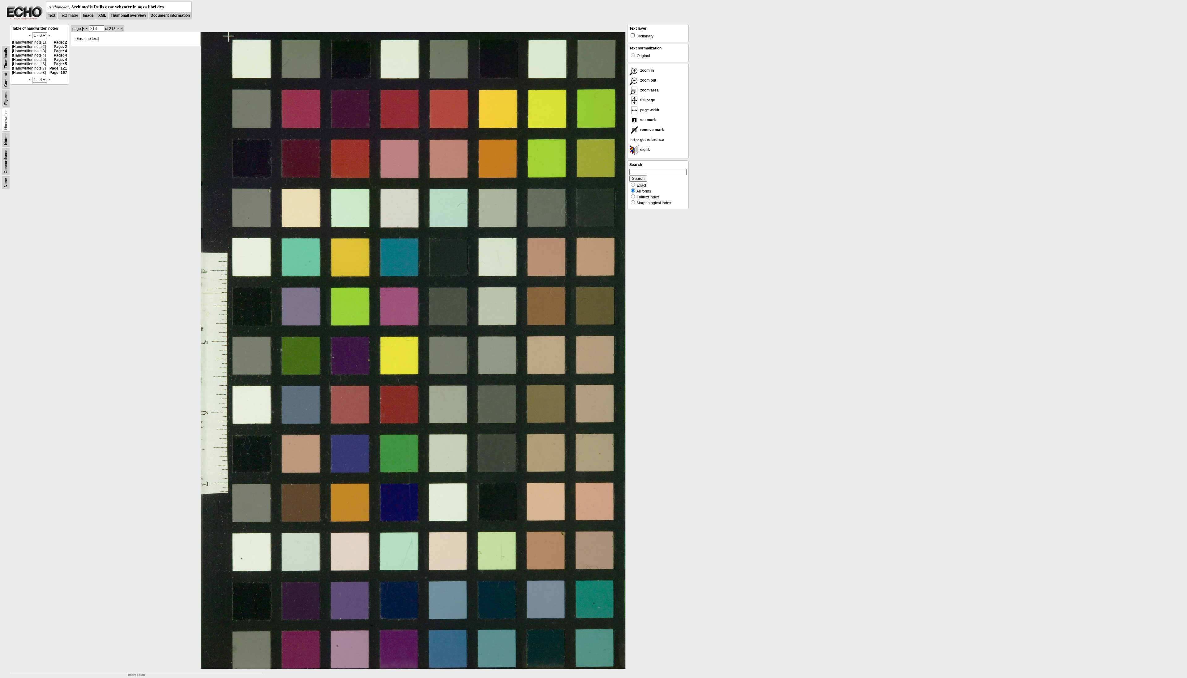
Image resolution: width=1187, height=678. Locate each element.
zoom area (649, 90)
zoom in (646, 70)
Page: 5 (60, 64)
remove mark (651, 130)
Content (6, 80)
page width (649, 110)
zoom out (647, 80)
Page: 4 (60, 51)
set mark (647, 120)
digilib (644, 149)
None (6, 182)
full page (647, 100)
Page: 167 (58, 72)
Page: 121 (58, 68)
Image (88, 15)
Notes (6, 139)
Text (51, 15)
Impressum (136, 674)
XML (102, 15)
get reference (651, 140)
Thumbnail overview (128, 15)
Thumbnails (6, 58)
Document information (170, 15)
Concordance (6, 161)
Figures (6, 98)
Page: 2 (60, 42)
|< (83, 29)
